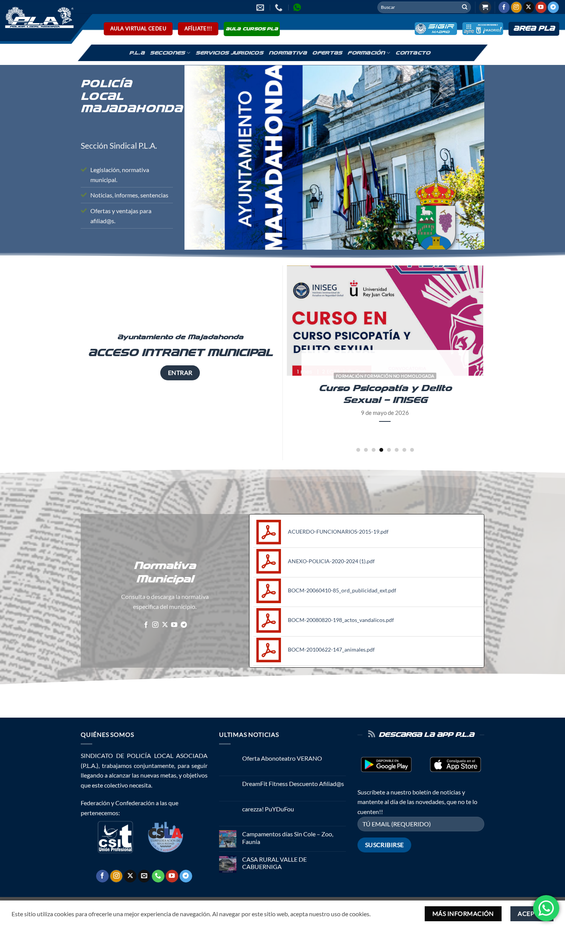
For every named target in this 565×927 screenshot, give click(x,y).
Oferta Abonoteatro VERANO (282, 758)
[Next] (497, 359)
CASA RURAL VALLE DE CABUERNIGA (274, 863)
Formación (366, 53)
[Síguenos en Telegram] (553, 7)
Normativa (288, 53)
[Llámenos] (158, 876)
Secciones (167, 53)
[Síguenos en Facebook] (504, 7)
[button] (485, 7)
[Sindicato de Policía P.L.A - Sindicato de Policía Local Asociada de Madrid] (38, 17)
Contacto (413, 53)
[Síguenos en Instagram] (516, 7)
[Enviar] (464, 7)
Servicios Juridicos (229, 53)
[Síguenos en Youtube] (541, 7)
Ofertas (327, 53)
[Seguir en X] (528, 7)
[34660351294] (298, 7)
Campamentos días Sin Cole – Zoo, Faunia (287, 837)
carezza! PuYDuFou (268, 809)
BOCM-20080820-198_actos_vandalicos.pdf (341, 620)
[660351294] (279, 7)
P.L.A (137, 53)
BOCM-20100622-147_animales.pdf (331, 649)
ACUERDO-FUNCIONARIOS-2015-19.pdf (338, 531)
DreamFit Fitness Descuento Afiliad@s (293, 783)
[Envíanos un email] (144, 876)
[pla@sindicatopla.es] (261, 7)
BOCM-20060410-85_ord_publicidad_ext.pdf (342, 590)
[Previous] (273, 359)
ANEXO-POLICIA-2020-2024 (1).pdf (331, 561)
